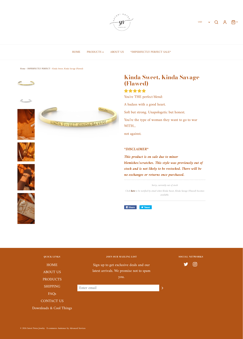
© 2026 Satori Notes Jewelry (32, 328)
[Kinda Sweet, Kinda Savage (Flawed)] (26, 82)
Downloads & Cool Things (52, 308)
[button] (135, 91)
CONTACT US (52, 301)
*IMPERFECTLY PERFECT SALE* (150, 52)
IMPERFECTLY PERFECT (38, 69)
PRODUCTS (52, 279)
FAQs (52, 294)
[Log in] (223, 22)
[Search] (216, 22)
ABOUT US (117, 52)
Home (22, 69)
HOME (76, 52)
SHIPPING (52, 287)
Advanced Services (77, 328)
